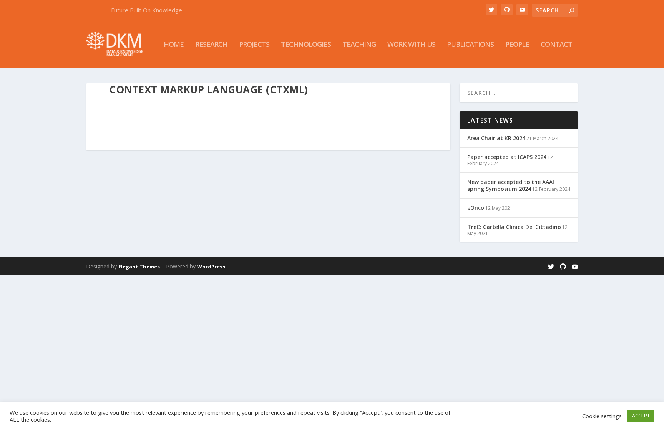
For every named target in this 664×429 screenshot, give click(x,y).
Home (174, 45)
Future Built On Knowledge (146, 10)
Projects (254, 45)
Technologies (306, 45)
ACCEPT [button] (641, 415)
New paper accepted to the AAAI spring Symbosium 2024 (510, 185)
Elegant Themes (139, 266)
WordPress (211, 266)
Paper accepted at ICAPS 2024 (506, 157)
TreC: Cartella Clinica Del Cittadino (514, 226)
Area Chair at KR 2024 (496, 138)
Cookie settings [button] (602, 415)
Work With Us (411, 45)
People (517, 45)
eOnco (475, 207)
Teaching (359, 45)
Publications (470, 45)
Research (211, 45)
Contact (556, 45)
